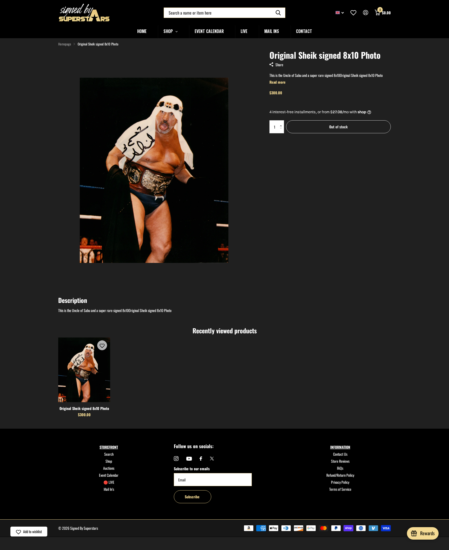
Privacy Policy (340, 482)
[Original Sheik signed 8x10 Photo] (84, 369)
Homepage (64, 44)
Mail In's (109, 489)
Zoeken (278, 13)
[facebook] (201, 458)
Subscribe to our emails (192, 468)
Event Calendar (108, 475)
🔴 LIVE (108, 482)
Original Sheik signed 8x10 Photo (84, 408)
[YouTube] (189, 459)
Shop (108, 461)
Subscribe (193, 496)
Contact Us (340, 454)
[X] (212, 458)
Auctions (108, 468)
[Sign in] (365, 12)
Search (109, 454)
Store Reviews (340, 461)
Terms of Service (340, 489)
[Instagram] (176, 458)
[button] (282, 122)
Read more (277, 82)
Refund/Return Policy (340, 475)
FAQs (340, 468)
